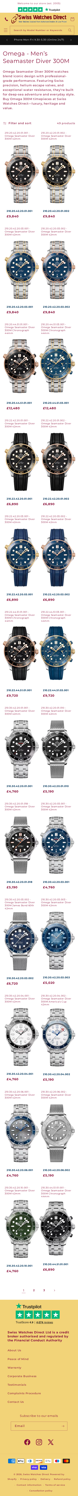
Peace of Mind (18, 1359)
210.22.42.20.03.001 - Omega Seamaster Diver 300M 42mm (20, 519)
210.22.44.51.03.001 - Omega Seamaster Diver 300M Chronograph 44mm (56, 616)
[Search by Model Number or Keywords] (70, 30)
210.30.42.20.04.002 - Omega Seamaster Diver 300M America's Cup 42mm (56, 1000)
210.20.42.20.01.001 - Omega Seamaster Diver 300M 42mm (20, 135)
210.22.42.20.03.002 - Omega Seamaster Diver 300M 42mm (56, 519)
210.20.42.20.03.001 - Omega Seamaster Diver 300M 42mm (20, 231)
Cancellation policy (40, 1490)
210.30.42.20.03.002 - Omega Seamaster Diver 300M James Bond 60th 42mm (20, 904)
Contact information (29, 1485)
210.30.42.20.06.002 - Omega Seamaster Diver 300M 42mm (56, 1094)
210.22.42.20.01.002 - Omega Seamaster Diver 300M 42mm (56, 423)
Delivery (45, 1479)
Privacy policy (28, 1479)
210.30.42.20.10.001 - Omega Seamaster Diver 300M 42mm (20, 1190)
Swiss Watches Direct (36, 1474)
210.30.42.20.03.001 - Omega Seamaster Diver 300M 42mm (56, 806)
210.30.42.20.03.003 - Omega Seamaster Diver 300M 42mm (56, 902)
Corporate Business (22, 1376)
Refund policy (62, 1479)
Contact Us (16, 1402)
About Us (14, 1350)
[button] (72, 19)
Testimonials (17, 1384)
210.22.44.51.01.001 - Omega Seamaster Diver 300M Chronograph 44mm (20, 616)
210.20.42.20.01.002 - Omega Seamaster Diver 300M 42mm (56, 135)
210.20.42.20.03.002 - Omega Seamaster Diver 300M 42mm (56, 231)
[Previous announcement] (7, 40)
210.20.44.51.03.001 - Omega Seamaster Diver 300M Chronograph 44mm (56, 329)
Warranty (14, 1367)
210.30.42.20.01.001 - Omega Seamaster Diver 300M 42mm (20, 710)
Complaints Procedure (24, 1393)
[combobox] (42, 30)
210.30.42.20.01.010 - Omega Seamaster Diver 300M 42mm (56, 710)
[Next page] (54, 1290)
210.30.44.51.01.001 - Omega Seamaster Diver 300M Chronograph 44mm (56, 1192)
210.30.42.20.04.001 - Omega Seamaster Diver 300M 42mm (20, 998)
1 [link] (23, 1290)
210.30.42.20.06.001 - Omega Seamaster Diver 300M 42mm (20, 1094)
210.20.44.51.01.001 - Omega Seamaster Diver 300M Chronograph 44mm (20, 329)
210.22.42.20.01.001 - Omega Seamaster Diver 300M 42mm (20, 423)
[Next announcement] (71, 40)
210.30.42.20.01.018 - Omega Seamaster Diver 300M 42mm (20, 806)
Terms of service (55, 1485)
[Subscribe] (63, 1426)
